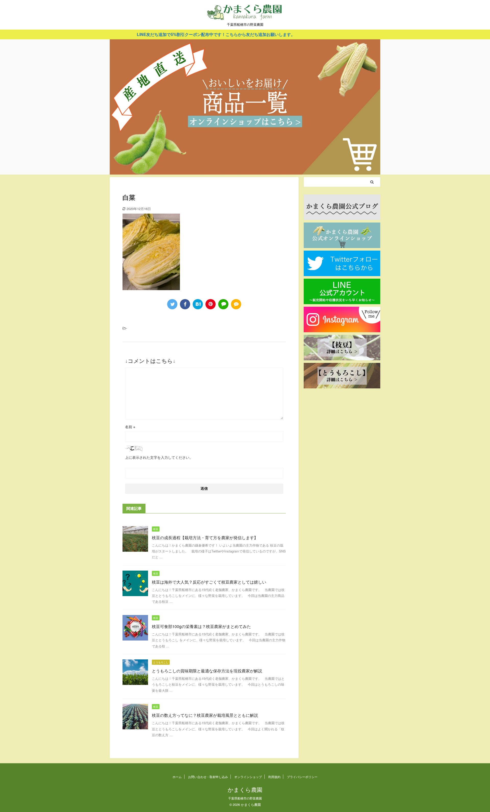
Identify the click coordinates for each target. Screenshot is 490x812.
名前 (130, 426)
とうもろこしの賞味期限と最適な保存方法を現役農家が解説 (207, 671)
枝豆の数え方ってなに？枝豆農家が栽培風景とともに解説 (205, 715)
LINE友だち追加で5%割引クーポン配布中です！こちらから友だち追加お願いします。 (190, 34)
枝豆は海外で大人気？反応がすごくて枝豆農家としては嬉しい (209, 582)
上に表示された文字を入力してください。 (159, 457)
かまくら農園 (245, 789)
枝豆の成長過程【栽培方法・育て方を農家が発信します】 (205, 537)
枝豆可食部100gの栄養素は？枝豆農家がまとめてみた (201, 626)
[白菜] (198, 304)
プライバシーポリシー (302, 776)
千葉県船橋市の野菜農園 (245, 798)
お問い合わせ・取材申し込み (208, 776)
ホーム (177, 776)
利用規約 (274, 776)
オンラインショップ (248, 776)
